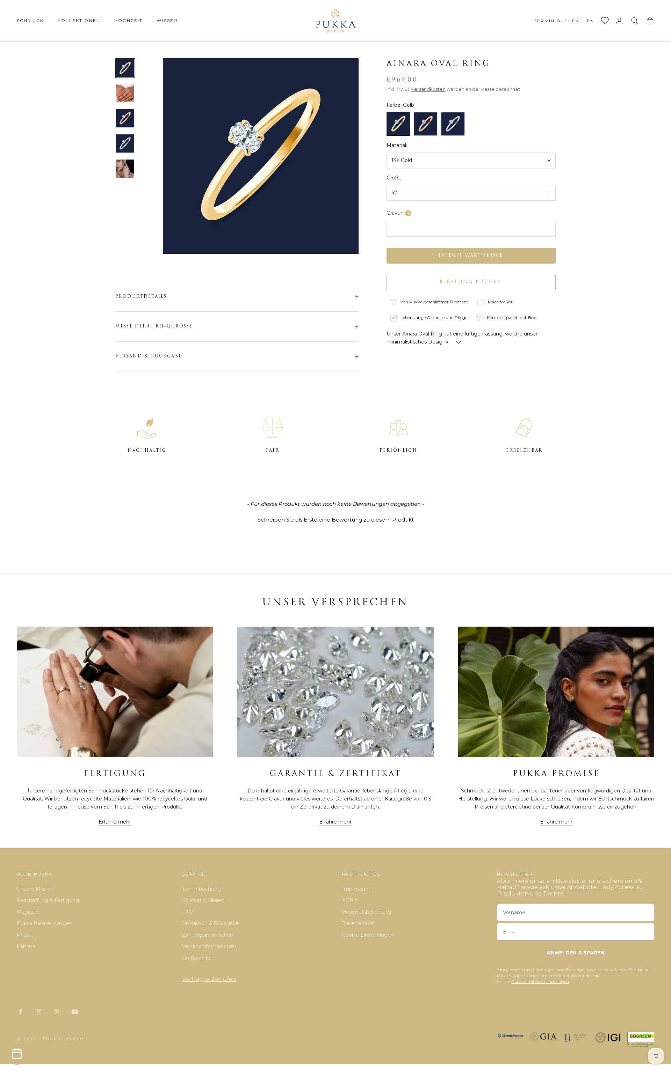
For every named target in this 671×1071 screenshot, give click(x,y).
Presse (25, 935)
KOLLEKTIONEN (79, 20)
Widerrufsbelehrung (366, 912)
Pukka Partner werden (44, 923)
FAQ (187, 912)
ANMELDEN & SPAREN (575, 953)
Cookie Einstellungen (368, 935)
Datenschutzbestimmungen (540, 981)
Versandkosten (428, 89)
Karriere (26, 946)
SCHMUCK (30, 20)
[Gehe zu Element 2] (125, 93)
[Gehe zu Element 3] (125, 118)
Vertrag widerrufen (209, 979)
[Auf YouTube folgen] (74, 1011)
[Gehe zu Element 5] (125, 168)
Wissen (167, 20)
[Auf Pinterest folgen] (56, 1011)
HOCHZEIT (128, 20)
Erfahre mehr (115, 822)
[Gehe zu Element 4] (125, 143)
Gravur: (395, 213)
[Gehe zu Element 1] (125, 68)
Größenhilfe (196, 958)
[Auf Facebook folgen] (20, 1011)
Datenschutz (358, 923)
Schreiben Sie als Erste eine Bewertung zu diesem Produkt (336, 519)
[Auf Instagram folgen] (38, 1011)
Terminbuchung (201, 889)
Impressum (356, 889)
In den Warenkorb (471, 255)
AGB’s (349, 900)
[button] (335, 518)
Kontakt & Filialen (203, 900)
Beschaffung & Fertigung (48, 900)
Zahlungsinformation (207, 935)
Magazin (27, 912)
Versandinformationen (209, 946)
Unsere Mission (35, 889)
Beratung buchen (471, 282)
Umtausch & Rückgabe (210, 923)
